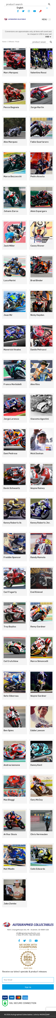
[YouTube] (33, 11)
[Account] (39, 11)
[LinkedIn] (27, 11)
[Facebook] (16, 11)
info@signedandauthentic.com (28, 933)
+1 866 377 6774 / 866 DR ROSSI (28, 935)
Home (4, 41)
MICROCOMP (45, 1015)
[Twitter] (21, 11)
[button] (44, 19)
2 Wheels (11, 41)
